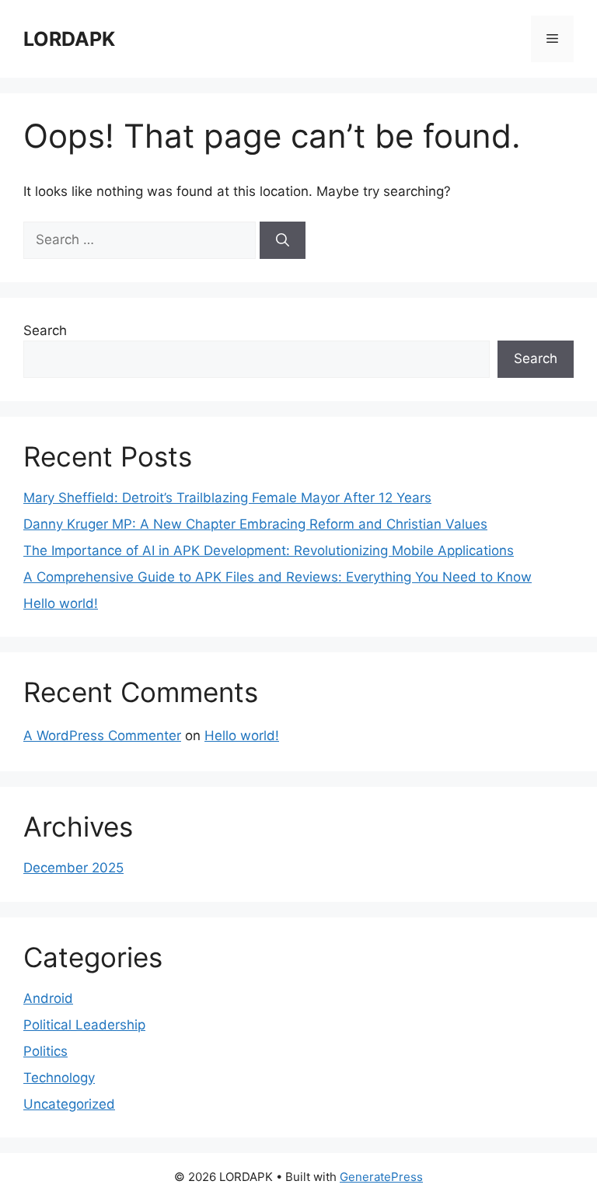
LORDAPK (69, 39)
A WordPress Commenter (102, 735)
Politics (45, 1051)
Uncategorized (69, 1104)
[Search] (282, 240)
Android (48, 998)
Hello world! (60, 603)
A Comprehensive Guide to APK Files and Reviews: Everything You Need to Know (277, 577)
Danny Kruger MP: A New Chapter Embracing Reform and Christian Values (255, 524)
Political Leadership (84, 1025)
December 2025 (73, 867)
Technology (59, 1077)
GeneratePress (381, 1176)
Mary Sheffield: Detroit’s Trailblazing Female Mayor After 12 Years (227, 497)
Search (45, 330)
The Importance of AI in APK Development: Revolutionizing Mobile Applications (268, 550)
